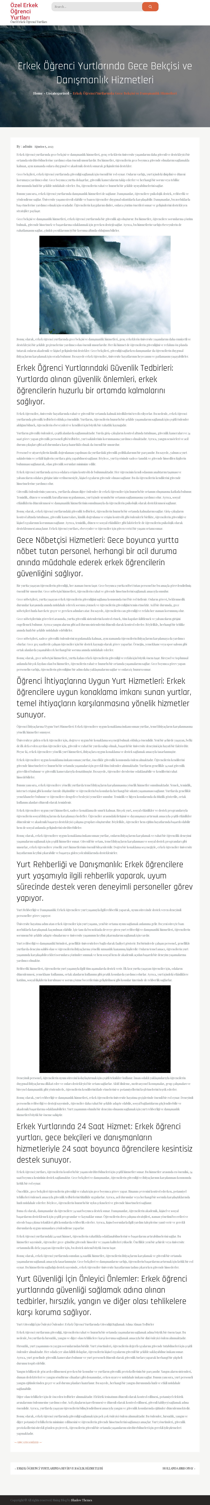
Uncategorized (28, 1442)
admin (27, 146)
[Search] (150, 6)
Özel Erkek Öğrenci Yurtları (24, 11)
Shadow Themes (81, 1500)
